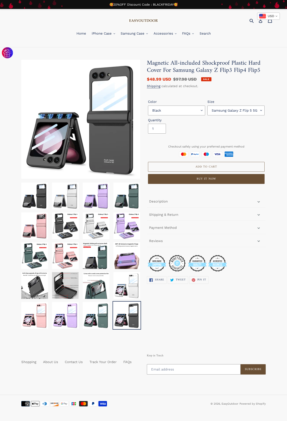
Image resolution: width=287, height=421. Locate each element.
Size (210, 102)
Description (158, 201)
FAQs (127, 362)
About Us (50, 362)
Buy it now (206, 178)
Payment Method (163, 228)
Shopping (28, 362)
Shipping (153, 86)
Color (152, 102)
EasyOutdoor (230, 403)
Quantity (155, 120)
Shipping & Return (163, 215)
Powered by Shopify (252, 403)
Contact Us (74, 362)
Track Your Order (103, 362)
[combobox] (268, 16)
